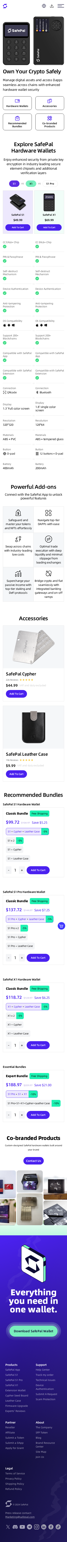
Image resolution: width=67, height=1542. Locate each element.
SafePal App (12, 1369)
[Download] (52, 6)
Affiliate (10, 1432)
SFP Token (42, 1432)
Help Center (43, 1369)
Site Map (41, 1452)
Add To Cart (18, 227)
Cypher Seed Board (16, 1395)
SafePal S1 (11, 1375)
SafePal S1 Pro (14, 1380)
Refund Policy (13, 1489)
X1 (31, 183)
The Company (44, 1427)
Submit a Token (14, 1437)
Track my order (44, 1375)
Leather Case (13, 1400)
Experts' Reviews (15, 1411)
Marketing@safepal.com (20, 1517)
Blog (38, 1437)
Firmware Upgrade (16, 1406)
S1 (14, 183)
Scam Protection (45, 1399)
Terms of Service (15, 1473)
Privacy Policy (13, 1478)
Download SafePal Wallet (33, 1331)
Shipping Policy (14, 1484)
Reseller (10, 1427)
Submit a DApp (14, 1443)
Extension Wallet (15, 1390)
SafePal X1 (11, 1385)
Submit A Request (46, 1394)
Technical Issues (45, 1380)
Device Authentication (45, 1387)
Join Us (40, 1457)
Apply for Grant (14, 1448)
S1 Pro (50, 183)
